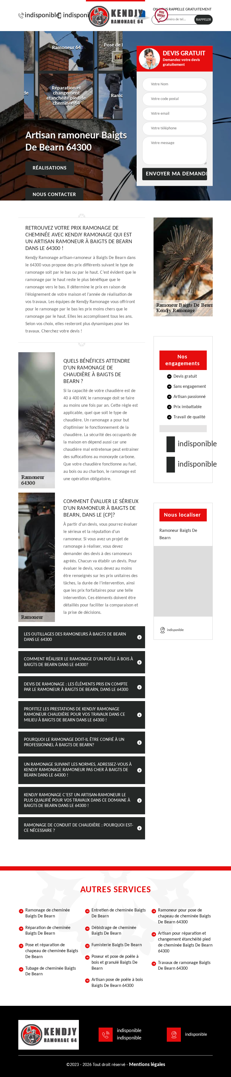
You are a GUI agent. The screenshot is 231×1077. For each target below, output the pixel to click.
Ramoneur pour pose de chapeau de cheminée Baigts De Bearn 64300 (184, 916)
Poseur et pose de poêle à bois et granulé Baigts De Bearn (115, 962)
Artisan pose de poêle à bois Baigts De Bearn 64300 (117, 983)
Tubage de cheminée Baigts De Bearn (50, 971)
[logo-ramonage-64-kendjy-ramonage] (115, 15)
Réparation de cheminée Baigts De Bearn (47, 931)
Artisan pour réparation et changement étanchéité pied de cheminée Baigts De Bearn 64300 (185, 942)
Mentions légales (147, 1064)
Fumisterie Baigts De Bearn (117, 945)
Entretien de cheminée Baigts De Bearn (119, 913)
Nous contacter (54, 195)
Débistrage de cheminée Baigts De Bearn (114, 931)
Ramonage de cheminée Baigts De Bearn (47, 913)
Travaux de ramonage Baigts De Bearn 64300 (184, 966)
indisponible (39, 15)
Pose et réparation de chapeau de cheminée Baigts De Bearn (51, 951)
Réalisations (50, 168)
